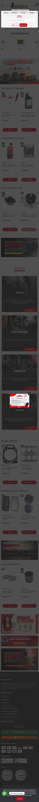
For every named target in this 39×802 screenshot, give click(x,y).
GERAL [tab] (19, 16)
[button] (29, 393)
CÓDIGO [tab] (32, 13)
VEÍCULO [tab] (14, 13)
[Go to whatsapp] (4, 793)
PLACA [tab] (6, 13)
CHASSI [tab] (23, 13)
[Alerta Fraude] (19, 401)
